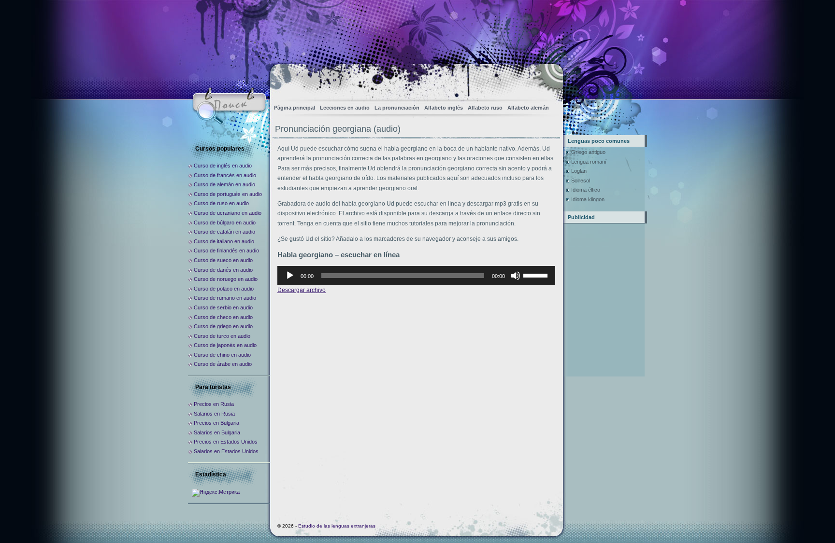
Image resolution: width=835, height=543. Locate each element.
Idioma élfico (585, 190)
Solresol (580, 180)
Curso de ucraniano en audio (227, 213)
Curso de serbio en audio (223, 307)
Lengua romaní (588, 162)
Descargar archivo (301, 290)
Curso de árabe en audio (223, 364)
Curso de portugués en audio (228, 194)
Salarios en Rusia (214, 414)
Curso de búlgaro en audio (225, 222)
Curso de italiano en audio (224, 241)
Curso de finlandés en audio (226, 250)
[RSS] (547, 80)
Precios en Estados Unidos (226, 442)
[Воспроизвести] (290, 275)
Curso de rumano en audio (225, 298)
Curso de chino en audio (222, 355)
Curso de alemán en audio (224, 184)
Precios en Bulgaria (216, 423)
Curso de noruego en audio (226, 279)
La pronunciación (396, 108)
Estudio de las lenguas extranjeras (336, 526)
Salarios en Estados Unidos (226, 451)
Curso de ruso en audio (221, 203)
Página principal (294, 108)
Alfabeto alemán (528, 108)
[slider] (536, 274)
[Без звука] (515, 275)
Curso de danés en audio (223, 270)
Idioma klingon (588, 199)
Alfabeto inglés (443, 108)
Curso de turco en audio (222, 336)
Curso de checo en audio (223, 317)
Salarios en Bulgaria (217, 432)
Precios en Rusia (214, 404)
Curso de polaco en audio (224, 289)
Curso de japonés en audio (225, 345)
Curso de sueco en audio (223, 260)
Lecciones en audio (345, 108)
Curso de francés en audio (225, 175)
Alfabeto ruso (485, 108)
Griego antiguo (588, 152)
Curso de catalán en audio (224, 232)
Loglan (579, 171)
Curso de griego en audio (223, 326)
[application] (416, 275)
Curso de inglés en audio (223, 165)
